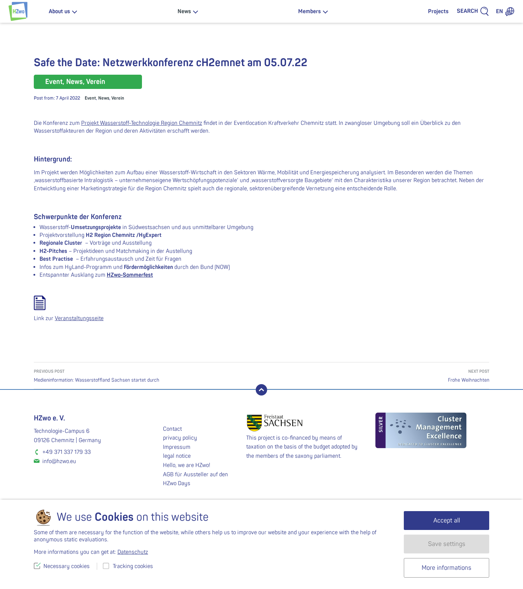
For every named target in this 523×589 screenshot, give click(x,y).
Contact (172, 429)
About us (59, 11)
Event (90, 98)
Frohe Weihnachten (468, 376)
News (184, 11)
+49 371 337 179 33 (66, 452)
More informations (446, 568)
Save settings (446, 544)
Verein (117, 98)
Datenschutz (132, 552)
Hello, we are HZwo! (186, 465)
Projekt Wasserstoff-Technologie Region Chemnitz (141, 123)
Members (309, 11)
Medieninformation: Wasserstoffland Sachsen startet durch (96, 376)
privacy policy (180, 437)
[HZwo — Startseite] (18, 11)
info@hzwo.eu (59, 461)
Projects (438, 11)
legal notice (177, 456)
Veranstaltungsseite (79, 318)
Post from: (57, 98)
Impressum (176, 447)
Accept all (446, 520)
